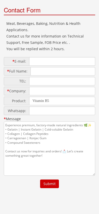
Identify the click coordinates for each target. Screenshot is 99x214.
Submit (49, 183)
